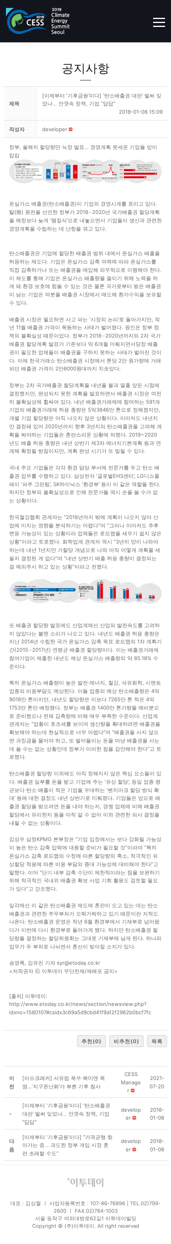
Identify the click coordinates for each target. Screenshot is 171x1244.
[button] (54, 129)
